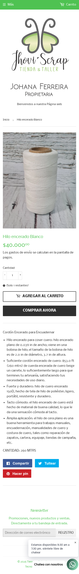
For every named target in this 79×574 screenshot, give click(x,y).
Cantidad (9, 268)
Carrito (70, 4)
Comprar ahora (39, 311)
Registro (66, 533)
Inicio (6, 119)
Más (11, 4)
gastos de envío (20, 252)
